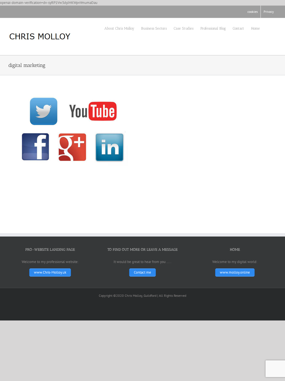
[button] (268, 28)
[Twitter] (10, 11)
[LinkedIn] (19, 11)
